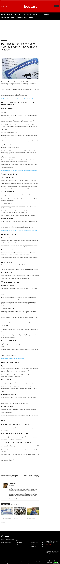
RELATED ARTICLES (5, 504)
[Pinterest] (8, 55)
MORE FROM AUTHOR (15, 504)
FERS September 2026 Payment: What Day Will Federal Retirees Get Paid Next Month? (32, 517)
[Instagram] (3, 6)
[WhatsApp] (10, 55)
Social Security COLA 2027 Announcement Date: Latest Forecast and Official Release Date (52, 541)
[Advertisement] (30, 28)
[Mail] (12, 499)
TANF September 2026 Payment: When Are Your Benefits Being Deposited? (20, 517)
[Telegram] (21, 55)
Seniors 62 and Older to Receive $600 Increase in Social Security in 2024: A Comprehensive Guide (31, 477)
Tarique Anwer (12, 483)
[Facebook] (1, 6)
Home (2, 39)
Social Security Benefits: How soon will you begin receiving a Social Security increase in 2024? (19, 170)
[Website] (17, 499)
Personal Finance (7, 39)
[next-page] (4, 522)
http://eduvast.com (11, 485)
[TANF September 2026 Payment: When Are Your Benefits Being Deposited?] (20, 511)
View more (35, 563)
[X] (6, 6)
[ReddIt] (16, 55)
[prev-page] (2, 522)
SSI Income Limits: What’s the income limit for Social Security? (13, 358)
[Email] (18, 55)
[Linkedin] (4, 6)
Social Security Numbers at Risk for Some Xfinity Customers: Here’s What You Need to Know (18, 98)
